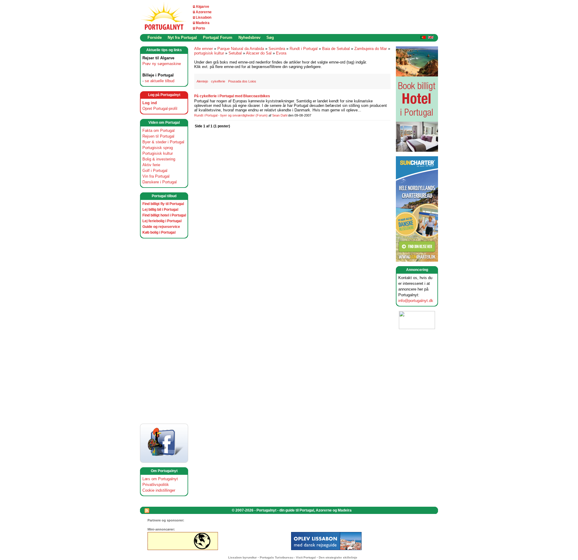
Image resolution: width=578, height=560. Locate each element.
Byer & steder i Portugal (163, 142)
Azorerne (204, 12)
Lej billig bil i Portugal (160, 209)
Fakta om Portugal (158, 130)
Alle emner (203, 48)
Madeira (203, 23)
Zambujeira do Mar (370, 48)
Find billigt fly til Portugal (163, 204)
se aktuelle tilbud (159, 81)
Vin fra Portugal (155, 176)
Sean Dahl (279, 115)
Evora (281, 53)
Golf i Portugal (154, 170)
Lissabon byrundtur (242, 557)
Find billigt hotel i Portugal (164, 215)
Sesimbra (277, 48)
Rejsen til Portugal (158, 136)
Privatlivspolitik (155, 484)
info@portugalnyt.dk (415, 300)
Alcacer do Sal (259, 53)
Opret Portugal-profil (159, 108)
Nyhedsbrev (249, 37)
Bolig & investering (158, 159)
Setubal (235, 53)
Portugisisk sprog (157, 147)
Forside (155, 37)
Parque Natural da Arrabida (240, 48)
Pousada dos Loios (242, 81)
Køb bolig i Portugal (159, 232)
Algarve (202, 7)
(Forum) (262, 115)
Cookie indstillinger (158, 490)
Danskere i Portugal (159, 182)
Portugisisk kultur (157, 153)
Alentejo (202, 81)
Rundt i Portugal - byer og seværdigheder (224, 115)
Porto (200, 28)
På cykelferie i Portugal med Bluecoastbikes (232, 96)
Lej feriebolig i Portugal (162, 221)
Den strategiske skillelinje (338, 557)
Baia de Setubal (336, 48)
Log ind (149, 103)
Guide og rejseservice (161, 227)
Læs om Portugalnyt (160, 479)
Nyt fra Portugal (182, 37)
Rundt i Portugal (304, 48)
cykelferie (218, 81)
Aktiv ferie (151, 165)
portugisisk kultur (209, 53)
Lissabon (203, 17)
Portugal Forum (217, 37)
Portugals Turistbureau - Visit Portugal (288, 557)
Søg (270, 37)
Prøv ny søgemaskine (161, 63)
